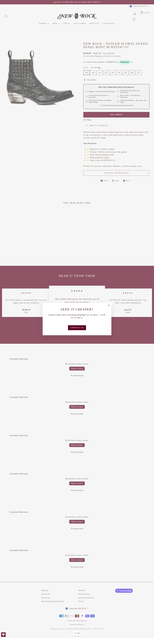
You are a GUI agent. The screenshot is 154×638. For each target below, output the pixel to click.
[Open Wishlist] (3, 634)
